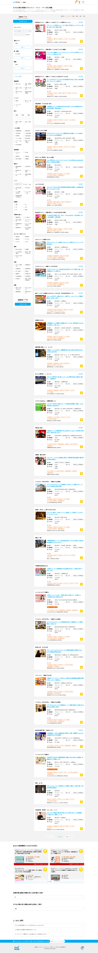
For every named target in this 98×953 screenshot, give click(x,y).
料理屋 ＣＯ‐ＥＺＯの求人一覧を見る (54, 339)
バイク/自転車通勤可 (19, 252)
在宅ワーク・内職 (28, 171)
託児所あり (18, 278)
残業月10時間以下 (28, 175)
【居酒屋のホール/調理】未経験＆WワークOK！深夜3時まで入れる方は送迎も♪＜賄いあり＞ (65, 324)
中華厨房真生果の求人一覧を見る (53, 584)
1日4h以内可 (27, 166)
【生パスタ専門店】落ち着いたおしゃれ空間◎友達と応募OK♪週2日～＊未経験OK (65, 377)
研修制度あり (28, 264)
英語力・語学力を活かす (18, 288)
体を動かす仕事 (18, 171)
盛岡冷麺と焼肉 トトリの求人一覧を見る (55, 366)
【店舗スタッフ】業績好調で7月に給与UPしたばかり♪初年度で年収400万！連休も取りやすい (65, 431)
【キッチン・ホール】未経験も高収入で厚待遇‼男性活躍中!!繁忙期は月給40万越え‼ (65, 458)
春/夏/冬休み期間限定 (28, 92)
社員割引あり (28, 273)
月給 (28, 115)
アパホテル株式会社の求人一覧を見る (54, 502)
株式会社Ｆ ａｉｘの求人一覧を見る (54, 205)
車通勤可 (27, 249)
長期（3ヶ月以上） (19, 92)
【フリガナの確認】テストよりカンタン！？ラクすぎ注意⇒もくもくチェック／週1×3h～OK (65, 53)
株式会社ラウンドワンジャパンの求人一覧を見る (56, 694)
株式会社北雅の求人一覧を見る (53, 176)
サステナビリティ (46, 947)
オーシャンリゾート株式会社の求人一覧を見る (56, 123)
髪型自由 (27, 236)
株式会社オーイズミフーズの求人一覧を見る (55, 829)
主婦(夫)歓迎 (27, 135)
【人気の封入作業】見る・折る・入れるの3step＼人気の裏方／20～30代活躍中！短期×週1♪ (65, 216)
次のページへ (69, 836)
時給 (17, 115)
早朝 (17, 204)
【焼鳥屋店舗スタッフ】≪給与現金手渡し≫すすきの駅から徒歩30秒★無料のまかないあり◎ (65, 541)
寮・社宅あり (18, 271)
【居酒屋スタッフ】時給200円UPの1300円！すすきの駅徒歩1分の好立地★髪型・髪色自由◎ (65, 107)
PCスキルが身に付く (19, 256)
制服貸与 (17, 273)
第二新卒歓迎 (18, 144)
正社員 (26, 152)
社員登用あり (28, 276)
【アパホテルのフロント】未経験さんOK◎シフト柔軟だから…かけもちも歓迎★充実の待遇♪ (65, 485)
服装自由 (17, 239)
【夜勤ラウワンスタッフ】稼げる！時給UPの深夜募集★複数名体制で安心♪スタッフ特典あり (65, 679)
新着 (73, 16)
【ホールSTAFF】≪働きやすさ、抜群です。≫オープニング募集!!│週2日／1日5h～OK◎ (65, 297)
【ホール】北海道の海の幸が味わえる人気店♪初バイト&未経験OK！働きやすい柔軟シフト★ (64, 813)
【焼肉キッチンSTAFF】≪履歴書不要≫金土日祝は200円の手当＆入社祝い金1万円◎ (65, 350)
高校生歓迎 (27, 130)
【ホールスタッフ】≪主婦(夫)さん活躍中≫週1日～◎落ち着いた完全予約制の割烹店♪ (65, 786)
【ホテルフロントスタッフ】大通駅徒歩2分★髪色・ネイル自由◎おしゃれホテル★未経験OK (65, 134)
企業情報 (35, 947)
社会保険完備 (18, 276)
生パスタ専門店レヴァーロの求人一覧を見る (55, 393)
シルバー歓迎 (18, 138)
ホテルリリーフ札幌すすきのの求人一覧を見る (56, 259)
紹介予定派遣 (18, 158)
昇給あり (27, 271)
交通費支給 (18, 268)
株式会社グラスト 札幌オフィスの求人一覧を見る (57, 42)
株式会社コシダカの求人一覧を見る (54, 420)
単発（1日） (18, 83)
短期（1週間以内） (28, 84)
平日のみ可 (27, 187)
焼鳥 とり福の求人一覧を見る (53, 558)
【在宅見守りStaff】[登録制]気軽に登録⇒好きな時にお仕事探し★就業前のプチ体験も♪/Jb (65, 758)
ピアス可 (27, 239)
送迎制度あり (28, 268)
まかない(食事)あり (19, 265)
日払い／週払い (28, 122)
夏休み (17, 100)
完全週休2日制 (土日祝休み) (19, 196)
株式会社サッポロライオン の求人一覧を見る (55, 530)
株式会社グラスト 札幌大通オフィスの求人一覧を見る (58, 69)
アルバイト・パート (18, 153)
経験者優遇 (18, 291)
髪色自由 (17, 236)
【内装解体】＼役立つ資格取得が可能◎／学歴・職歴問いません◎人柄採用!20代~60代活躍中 (65, 734)
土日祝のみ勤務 (18, 188)
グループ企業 (55, 947)
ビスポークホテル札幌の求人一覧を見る (55, 150)
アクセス (40, 947)
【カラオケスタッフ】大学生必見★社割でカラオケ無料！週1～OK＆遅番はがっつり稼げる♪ (65, 270)
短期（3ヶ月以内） (28, 88)
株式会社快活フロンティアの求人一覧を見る (55, 668)
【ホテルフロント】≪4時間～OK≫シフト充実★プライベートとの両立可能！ (65, 243)
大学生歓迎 (18, 133)
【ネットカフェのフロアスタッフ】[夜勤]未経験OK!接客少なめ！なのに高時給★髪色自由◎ (65, 651)
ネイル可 (17, 241)
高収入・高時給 (18, 122)
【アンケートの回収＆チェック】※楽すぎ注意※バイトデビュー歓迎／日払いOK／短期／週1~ (65, 26)
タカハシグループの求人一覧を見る (54, 286)
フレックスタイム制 (28, 192)
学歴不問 (17, 135)
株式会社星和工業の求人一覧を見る (54, 747)
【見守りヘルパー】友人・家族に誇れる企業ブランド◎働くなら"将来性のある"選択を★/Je (64, 596)
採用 (51, 947)
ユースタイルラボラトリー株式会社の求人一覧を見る (57, 611)
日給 (23, 115)
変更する (23, 47)
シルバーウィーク (18, 105)
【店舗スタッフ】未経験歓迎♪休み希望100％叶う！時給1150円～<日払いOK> (65, 569)
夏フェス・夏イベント (28, 101)
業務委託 (27, 158)
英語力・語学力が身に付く (28, 252)
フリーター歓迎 (18, 141)
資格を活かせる (28, 292)
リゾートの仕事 (18, 175)
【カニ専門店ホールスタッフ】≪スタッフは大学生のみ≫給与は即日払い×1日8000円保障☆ (65, 161)
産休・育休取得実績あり (28, 279)
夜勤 (26, 209)
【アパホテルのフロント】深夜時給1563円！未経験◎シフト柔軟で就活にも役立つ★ (65, 623)
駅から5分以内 (19, 249)
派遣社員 (27, 156)
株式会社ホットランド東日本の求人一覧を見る (56, 312)
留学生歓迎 (27, 138)
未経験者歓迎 (18, 130)
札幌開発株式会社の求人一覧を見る (54, 447)
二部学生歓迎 (28, 133)
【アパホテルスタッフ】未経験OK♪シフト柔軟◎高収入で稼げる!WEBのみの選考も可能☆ (65, 706)
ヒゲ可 (26, 241)
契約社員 (17, 156)
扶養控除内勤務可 (18, 167)
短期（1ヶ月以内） (19, 88)
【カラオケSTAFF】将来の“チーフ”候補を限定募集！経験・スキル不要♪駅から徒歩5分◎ (65, 404)
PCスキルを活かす (28, 288)
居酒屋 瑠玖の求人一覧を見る (53, 474)
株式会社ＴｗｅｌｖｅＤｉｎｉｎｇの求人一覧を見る (57, 802)
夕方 (26, 207)
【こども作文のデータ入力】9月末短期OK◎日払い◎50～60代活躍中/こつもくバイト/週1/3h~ (65, 80)
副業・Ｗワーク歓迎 (28, 141)
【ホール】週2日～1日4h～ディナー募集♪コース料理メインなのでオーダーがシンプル (65, 513)
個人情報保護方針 (62, 947)
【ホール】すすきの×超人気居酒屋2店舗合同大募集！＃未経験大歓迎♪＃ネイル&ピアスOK (65, 188)
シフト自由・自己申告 (18, 192)
